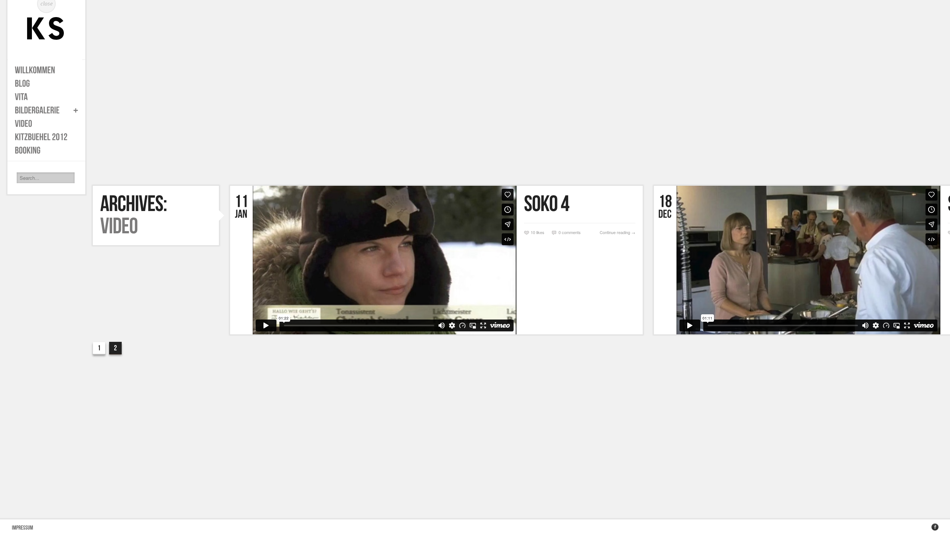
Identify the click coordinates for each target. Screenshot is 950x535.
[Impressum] (22, 527)
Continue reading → (617, 232)
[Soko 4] (579, 204)
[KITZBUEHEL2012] (42, 137)
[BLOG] (42, 83)
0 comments (569, 232)
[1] (99, 348)
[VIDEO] (42, 123)
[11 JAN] (241, 207)
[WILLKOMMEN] (42, 70)
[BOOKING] (42, 150)
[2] (115, 348)
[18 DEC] (665, 207)
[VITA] (42, 97)
